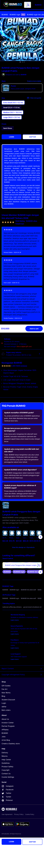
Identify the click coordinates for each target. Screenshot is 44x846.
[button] (32, 537)
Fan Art (4, 689)
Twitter (8, 793)
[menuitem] (5, 15)
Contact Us (6, 773)
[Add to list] (5, 533)
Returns (4, 756)
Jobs (3, 737)
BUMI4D (5, 15)
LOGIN (11, 842)
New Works (6, 693)
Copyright (5, 770)
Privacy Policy (19, 814)
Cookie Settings (8, 777)
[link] (7, 571)
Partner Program (8, 726)
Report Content (8, 668)
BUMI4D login (17, 15)
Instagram (10, 786)
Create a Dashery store (11, 744)
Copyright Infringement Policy (13, 675)
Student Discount (8, 700)
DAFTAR (32, 842)
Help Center (6, 760)
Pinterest (9, 800)
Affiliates (5, 730)
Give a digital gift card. (24, 346)
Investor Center (8, 723)
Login (4, 703)
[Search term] (28, 5)
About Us (5, 719)
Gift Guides (6, 686)
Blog (3, 696)
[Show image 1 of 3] (20, 62)
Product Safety (7, 767)
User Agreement (7, 814)
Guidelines (6, 763)
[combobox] (27, 5)
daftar (4, 707)
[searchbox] (22, 565)
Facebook (10, 790)
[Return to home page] (12, 5)
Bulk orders (6, 710)
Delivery (5, 753)
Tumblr (8, 797)
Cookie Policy (29, 814)
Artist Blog (6, 740)
